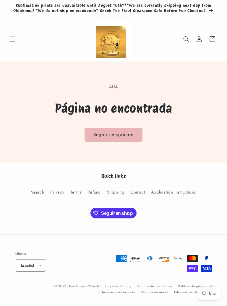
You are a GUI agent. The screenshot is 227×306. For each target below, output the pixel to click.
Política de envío (154, 292)
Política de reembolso (154, 286)
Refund (94, 192)
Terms (76, 192)
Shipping (115, 192)
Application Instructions (173, 192)
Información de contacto (193, 292)
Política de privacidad (195, 286)
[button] (12, 39)
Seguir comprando (113, 134)
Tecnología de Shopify (114, 286)
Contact (137, 192)
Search (37, 192)
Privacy (57, 192)
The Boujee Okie (82, 286)
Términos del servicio (118, 292)
